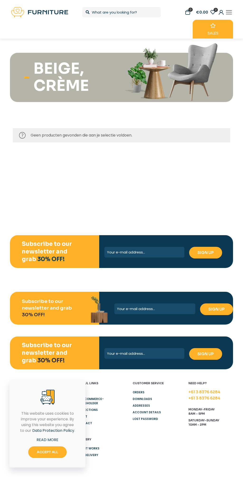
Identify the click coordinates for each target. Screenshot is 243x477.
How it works (88, 448)
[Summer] (103, 174)
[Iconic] (67, 174)
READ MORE (47, 440)
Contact (84, 423)
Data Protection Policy (53, 430)
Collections (87, 410)
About (82, 416)
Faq (80, 462)
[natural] (176, 174)
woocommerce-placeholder (90, 401)
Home (81, 392)
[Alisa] (31, 174)
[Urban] (139, 174)
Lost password (145, 419)
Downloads (142, 399)
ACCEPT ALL (47, 452)
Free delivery (87, 455)
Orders (139, 392)
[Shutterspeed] (212, 174)
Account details (147, 412)
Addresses (141, 406)
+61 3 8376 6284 (204, 391)
